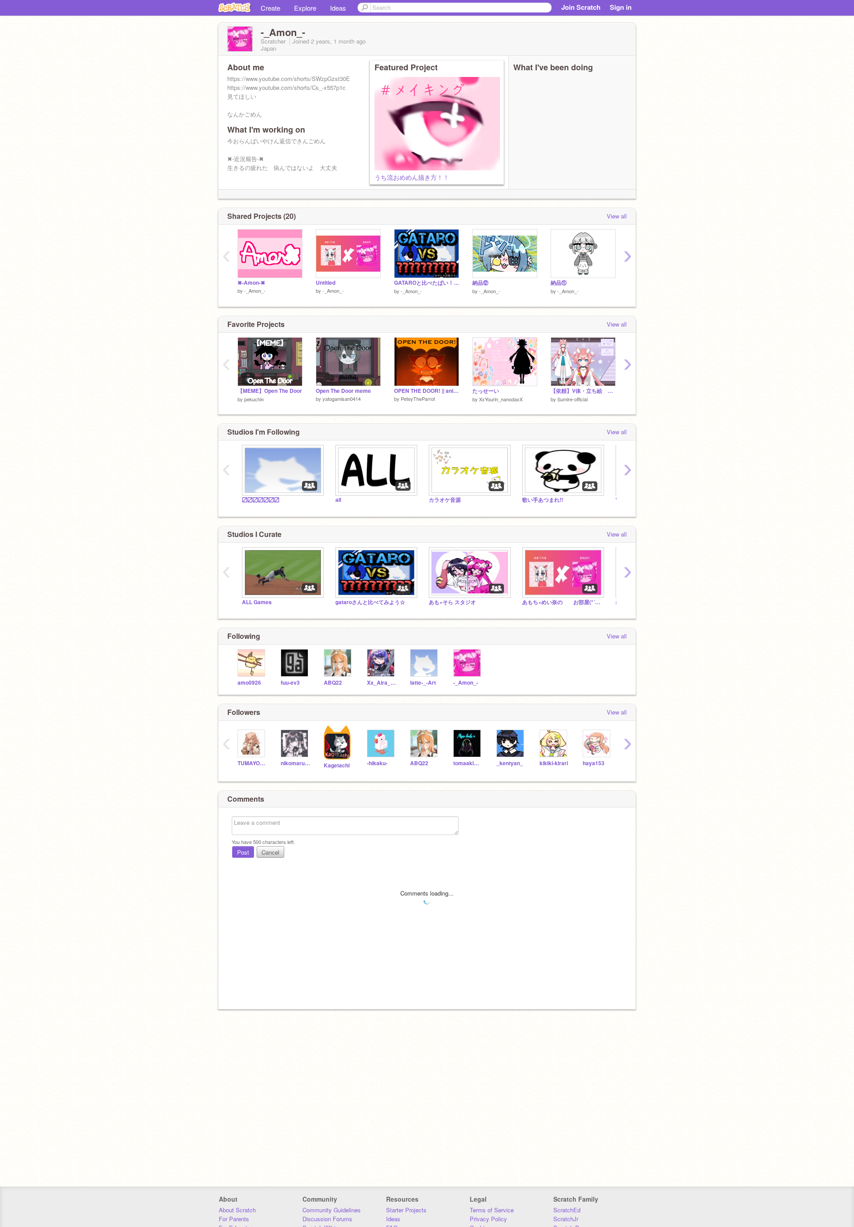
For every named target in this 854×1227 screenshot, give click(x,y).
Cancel (270, 852)
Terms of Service (492, 1210)
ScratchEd (566, 1210)
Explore (305, 7)
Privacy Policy (488, 1219)
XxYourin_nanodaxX (501, 399)
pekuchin (254, 399)
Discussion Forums (327, 1219)
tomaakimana (468, 763)
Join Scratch (580, 7)
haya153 (593, 763)
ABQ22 (333, 682)
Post (243, 852)
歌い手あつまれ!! (542, 500)
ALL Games (257, 602)
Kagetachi (337, 765)
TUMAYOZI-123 (252, 763)
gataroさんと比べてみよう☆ (370, 602)
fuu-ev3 (290, 682)
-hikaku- (377, 763)
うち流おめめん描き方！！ (412, 177)
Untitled (325, 283)
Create (270, 7)
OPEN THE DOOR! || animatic (426, 391)
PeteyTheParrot (418, 398)
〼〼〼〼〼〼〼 (260, 500)
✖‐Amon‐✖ (251, 283)
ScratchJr (565, 1219)
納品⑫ (480, 283)
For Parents (234, 1219)
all (338, 500)
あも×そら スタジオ (452, 602)
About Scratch (237, 1210)
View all (617, 216)
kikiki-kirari (554, 763)
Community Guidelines (331, 1210)
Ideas (338, 7)
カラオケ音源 (445, 500)
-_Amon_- (255, 290)
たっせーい (485, 391)
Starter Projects (406, 1210)
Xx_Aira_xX (382, 682)
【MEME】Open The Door (270, 391)
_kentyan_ (509, 763)
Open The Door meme (343, 391)
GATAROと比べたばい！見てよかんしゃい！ (426, 283)
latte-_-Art (423, 682)
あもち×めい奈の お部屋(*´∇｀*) (562, 602)
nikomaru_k (295, 763)
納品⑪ (559, 283)
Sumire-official (572, 399)
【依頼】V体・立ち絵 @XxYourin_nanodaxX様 (583, 391)
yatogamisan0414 (341, 398)
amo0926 (249, 682)
